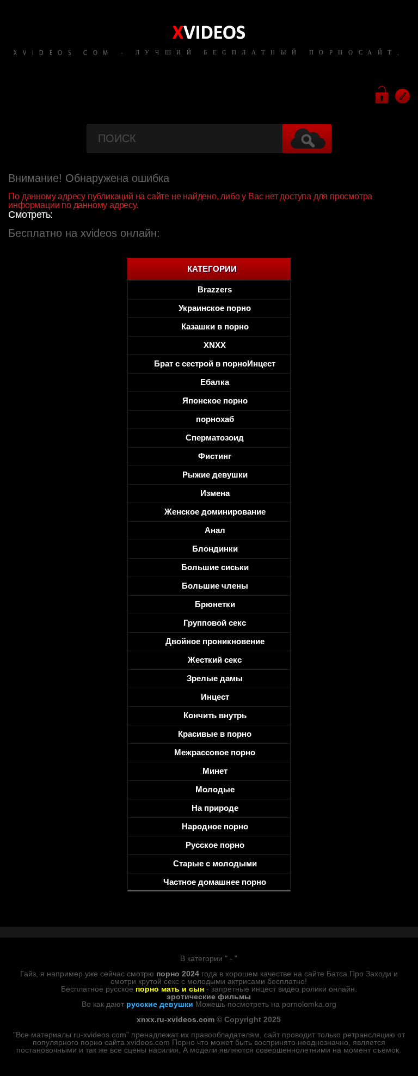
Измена (215, 493)
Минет (215, 770)
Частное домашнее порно (214, 882)
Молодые (215, 789)
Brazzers (215, 289)
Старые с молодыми (215, 863)
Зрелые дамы (215, 678)
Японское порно (215, 400)
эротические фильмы (209, 996)
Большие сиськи (215, 567)
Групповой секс (214, 622)
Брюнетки (215, 604)
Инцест (215, 696)
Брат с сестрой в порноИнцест (214, 363)
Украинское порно (215, 308)
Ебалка (214, 382)
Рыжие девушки (215, 474)
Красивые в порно (214, 733)
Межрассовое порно (214, 752)
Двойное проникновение (215, 641)
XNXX (215, 345)
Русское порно (215, 844)
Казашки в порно (215, 326)
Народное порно (215, 826)
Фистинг (214, 456)
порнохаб (215, 419)
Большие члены (215, 585)
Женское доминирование (215, 511)
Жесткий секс (215, 659)
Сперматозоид (215, 437)
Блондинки (215, 548)
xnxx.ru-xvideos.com (175, 1019)
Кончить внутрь (215, 715)
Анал (215, 530)
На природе (215, 807)
